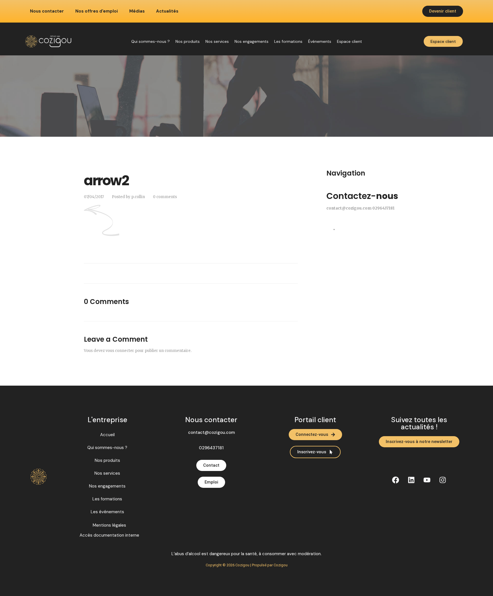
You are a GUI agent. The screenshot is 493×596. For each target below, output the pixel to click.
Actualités (167, 11)
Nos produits (187, 41)
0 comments (165, 196)
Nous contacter (47, 11)
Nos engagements (251, 41)
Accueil (107, 435)
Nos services (217, 41)
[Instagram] (443, 480)
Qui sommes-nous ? (150, 41)
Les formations (288, 41)
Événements (319, 41)
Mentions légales (109, 525)
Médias (137, 11)
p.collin (138, 196)
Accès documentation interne (109, 535)
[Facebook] (396, 480)
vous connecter (120, 350)
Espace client (349, 41)
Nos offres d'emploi (96, 11)
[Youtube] (427, 480)
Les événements (107, 512)
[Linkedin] (411, 480)
